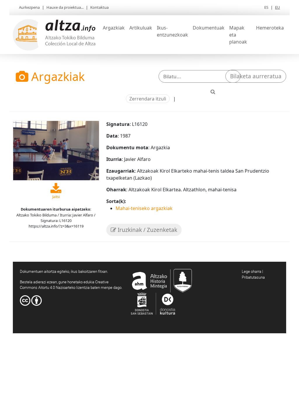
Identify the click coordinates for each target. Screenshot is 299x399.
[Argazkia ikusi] (56, 150)
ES (266, 7)
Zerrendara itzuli (147, 99)
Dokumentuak (209, 28)
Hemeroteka (270, 28)
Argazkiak (114, 28)
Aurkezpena (29, 7)
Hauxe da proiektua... (65, 7)
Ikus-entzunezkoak (172, 31)
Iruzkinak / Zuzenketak (146, 230)
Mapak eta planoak (238, 35)
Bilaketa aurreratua (255, 76)
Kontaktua (99, 7)
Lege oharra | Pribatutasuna (253, 274)
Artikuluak (140, 28)
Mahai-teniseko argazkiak (144, 208)
